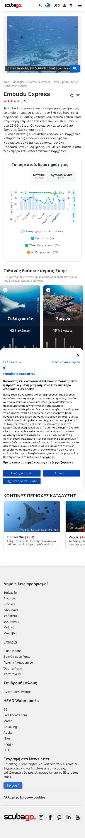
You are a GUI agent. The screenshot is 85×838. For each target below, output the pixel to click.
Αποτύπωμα (12, 674)
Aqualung (10, 727)
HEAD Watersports (21, 700)
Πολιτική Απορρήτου (18, 662)
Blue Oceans (12, 651)
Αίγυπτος (10, 598)
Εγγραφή (13, 785)
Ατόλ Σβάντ (61, 82)
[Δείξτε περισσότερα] (75, 68)
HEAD (7, 750)
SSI (5, 709)
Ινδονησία (10, 610)
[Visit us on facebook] (50, 817)
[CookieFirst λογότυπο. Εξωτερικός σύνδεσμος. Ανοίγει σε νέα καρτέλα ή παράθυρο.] (5, 368)
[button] (12, 362)
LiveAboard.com (15, 715)
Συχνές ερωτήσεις (17, 656)
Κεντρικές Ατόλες (39, 82)
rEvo (6, 738)
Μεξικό (8, 627)
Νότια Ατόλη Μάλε (15, 86)
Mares (7, 721)
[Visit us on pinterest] (59, 817)
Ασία (6, 82)
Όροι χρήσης (12, 668)
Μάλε (74, 82)
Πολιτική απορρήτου (65, 362)
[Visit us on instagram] (41, 817)
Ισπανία (9, 604)
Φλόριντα (10, 616)
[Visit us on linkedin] (68, 817)
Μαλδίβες (18, 82)
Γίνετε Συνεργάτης (17, 691)
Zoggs (8, 744)
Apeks (7, 732)
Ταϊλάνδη (10, 592)
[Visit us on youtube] (78, 817)
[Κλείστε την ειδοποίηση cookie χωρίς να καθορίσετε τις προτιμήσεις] (78, 355)
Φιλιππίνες (11, 621)
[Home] (13, 5)
